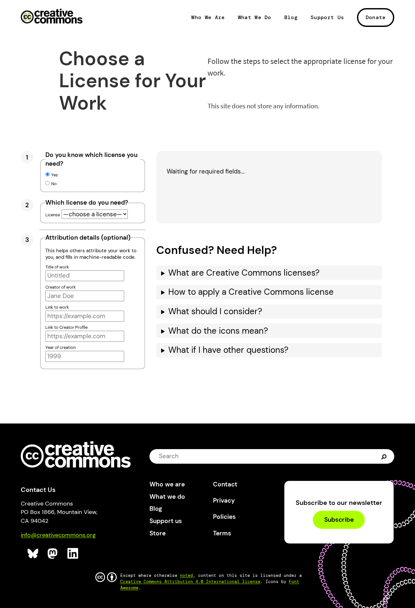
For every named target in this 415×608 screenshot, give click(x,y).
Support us (165, 521)
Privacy (224, 500)
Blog (291, 17)
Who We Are (208, 17)
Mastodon (53, 553)
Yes (54, 175)
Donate (376, 17)
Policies (224, 517)
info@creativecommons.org (58, 535)
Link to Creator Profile (66, 327)
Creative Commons (52, 17)
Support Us (327, 17)
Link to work (57, 307)
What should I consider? (215, 311)
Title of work (57, 267)
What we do (167, 497)
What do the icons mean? (218, 331)
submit (384, 456)
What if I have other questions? (228, 350)
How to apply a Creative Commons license (251, 292)
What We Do (254, 17)
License (52, 215)
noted (186, 575)
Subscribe (339, 520)
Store (157, 533)
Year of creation (60, 347)
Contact (225, 484)
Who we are (167, 484)
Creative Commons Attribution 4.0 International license (190, 581)
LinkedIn (73, 553)
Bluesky (33, 553)
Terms (222, 533)
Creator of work (60, 287)
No (54, 183)
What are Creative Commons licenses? (244, 273)
